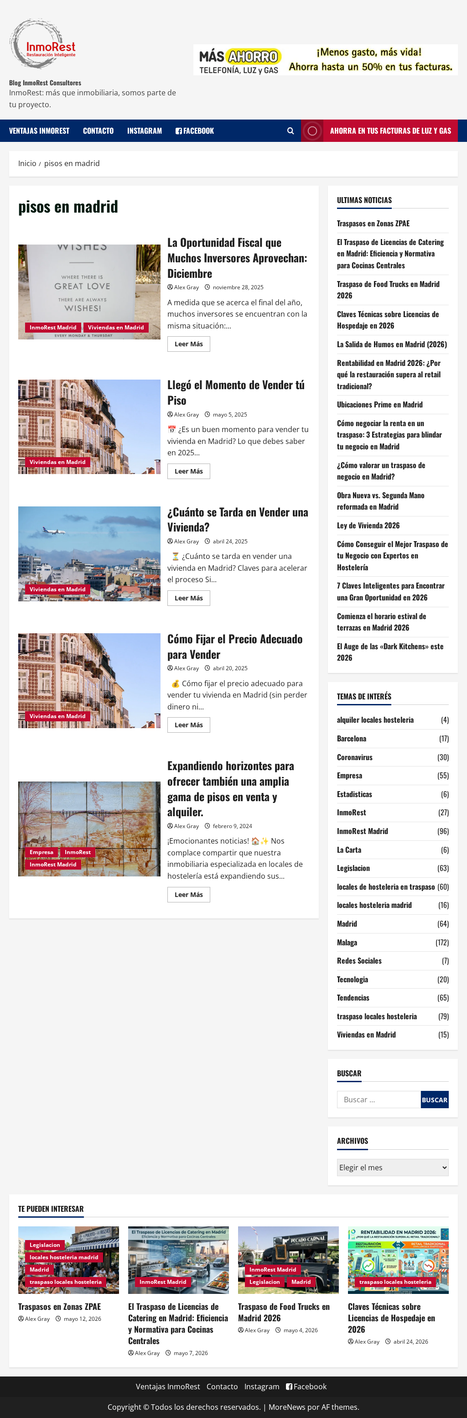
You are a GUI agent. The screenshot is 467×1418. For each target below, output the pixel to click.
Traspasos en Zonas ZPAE (373, 223)
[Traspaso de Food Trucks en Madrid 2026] (288, 1259)
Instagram (144, 130)
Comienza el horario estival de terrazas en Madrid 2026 (381, 621)
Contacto (98, 130)
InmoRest (78, 852)
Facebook (198, 130)
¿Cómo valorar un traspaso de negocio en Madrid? (381, 470)
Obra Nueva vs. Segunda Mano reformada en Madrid (381, 501)
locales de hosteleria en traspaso (386, 886)
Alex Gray (186, 287)
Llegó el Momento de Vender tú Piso (89, 427)
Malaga (347, 942)
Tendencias (353, 997)
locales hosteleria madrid (374, 904)
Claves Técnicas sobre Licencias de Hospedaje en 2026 (388, 319)
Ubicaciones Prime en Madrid (380, 404)
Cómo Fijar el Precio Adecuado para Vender (89, 680)
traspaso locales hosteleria (377, 1016)
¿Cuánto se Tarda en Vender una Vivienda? (89, 553)
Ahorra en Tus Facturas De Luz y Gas (390, 130)
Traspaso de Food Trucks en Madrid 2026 (284, 1312)
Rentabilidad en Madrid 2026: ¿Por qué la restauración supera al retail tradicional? (389, 374)
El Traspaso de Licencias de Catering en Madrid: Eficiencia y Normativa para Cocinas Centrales (390, 253)
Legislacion (353, 867)
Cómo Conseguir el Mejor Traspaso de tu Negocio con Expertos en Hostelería (392, 555)
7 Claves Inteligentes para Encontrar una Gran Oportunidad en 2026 (391, 591)
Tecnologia (352, 979)
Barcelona (351, 738)
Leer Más (192, 342)
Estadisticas (354, 793)
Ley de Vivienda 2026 (368, 525)
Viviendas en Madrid (116, 327)
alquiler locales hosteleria (375, 719)
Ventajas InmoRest (39, 130)
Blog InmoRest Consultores (45, 82)
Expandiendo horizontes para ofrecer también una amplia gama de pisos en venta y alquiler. (89, 829)
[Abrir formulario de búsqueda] (290, 131)
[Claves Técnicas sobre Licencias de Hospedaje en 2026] (398, 1259)
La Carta (349, 849)
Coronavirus (355, 756)
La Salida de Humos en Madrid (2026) (392, 344)
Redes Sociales (359, 960)
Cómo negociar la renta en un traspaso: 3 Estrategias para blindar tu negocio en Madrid (389, 434)
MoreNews (287, 1407)
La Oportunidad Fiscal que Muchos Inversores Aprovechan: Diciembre (89, 292)
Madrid (347, 923)
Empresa (41, 852)
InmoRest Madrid (53, 327)
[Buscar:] (379, 1099)
